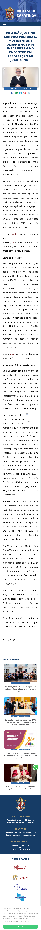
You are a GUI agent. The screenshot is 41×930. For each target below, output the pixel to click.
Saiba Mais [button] (24, 921)
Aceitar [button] (20, 926)
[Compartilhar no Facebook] (12, 93)
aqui (13, 234)
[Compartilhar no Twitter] (20, 93)
